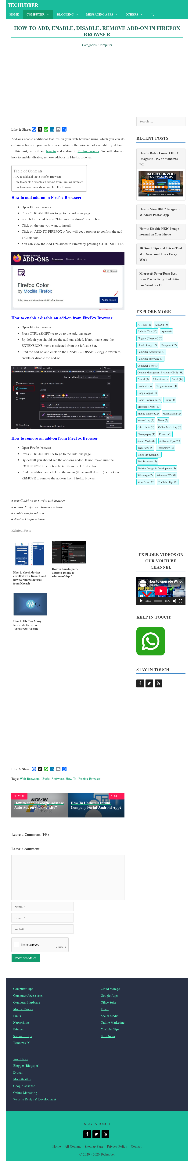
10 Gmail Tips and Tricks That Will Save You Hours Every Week (160, 254)
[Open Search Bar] (152, 14)
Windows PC (166, 475)
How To (71, 778)
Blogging (65, 14)
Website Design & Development (157, 468)
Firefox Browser (89, 778)
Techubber (23, 5)
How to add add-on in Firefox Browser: (37, 177)
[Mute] (174, 601)
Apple (166, 331)
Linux (170, 400)
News (163, 420)
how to (51, 151)
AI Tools (144, 324)
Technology (165, 448)
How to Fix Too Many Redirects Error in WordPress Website (27, 624)
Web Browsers (30, 778)
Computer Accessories (151, 352)
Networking (146, 420)
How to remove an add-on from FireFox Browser (42, 187)
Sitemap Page (93, 1146)
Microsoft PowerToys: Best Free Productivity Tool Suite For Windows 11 (159, 279)
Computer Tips (148, 365)
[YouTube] (158, 683)
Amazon (161, 324)
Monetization (172, 413)
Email (177, 379)
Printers (165, 434)
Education (160, 379)
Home (14, 14)
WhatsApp (145, 475)
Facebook (145, 386)
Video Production (149, 454)
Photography (146, 434)
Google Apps (147, 393)
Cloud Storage (147, 345)
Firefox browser (88, 151)
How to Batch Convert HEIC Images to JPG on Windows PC (159, 159)
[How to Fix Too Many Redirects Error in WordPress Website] (30, 614)
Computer (36, 14)
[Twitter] (149, 683)
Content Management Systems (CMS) (160, 372)
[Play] (141, 601)
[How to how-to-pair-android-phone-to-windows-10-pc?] (69, 562)
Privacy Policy (117, 1146)
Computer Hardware (150, 359)
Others (132, 14)
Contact (136, 1146)
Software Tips (170, 441)
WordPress (146, 482)
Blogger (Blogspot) (150, 338)
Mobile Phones (148, 413)
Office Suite (146, 427)
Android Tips (147, 331)
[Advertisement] (97, 76)
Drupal (143, 379)
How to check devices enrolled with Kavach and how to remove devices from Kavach (29, 577)
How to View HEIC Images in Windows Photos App (159, 212)
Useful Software (52, 778)
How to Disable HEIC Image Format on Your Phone (159, 231)
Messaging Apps (99, 14)
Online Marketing (169, 427)
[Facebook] (140, 683)
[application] (160, 591)
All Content (73, 1146)
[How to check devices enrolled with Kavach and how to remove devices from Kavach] (30, 565)
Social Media (147, 441)
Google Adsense (166, 386)
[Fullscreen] (180, 601)
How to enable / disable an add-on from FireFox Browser (48, 182)
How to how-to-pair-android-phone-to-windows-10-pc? (65, 572)
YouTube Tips (167, 482)
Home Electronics (149, 400)
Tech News (145, 448)
